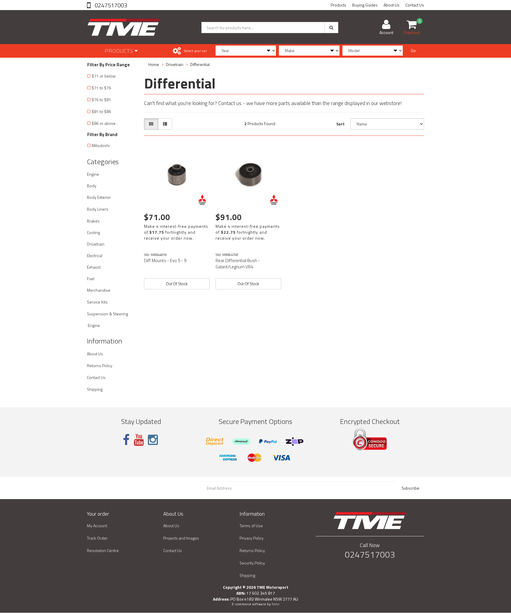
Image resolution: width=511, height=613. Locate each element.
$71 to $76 (101, 88)
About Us (392, 5)
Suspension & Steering (107, 314)
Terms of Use (251, 525)
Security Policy (252, 563)
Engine (93, 174)
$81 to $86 (101, 111)
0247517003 (110, 5)
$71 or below (104, 76)
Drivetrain (95, 244)
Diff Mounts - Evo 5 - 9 (165, 260)
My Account (97, 525)
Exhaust (94, 267)
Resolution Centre (103, 550)
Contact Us (414, 5)
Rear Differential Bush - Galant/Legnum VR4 (238, 263)
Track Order (97, 538)
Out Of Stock (177, 283)
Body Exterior (99, 197)
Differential (200, 64)
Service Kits (97, 302)
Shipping (95, 389)
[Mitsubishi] (202, 200)
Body (91, 186)
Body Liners (97, 209)
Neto (275, 604)
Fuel (90, 278)
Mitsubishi (101, 145)
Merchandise (98, 290)
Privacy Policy (251, 538)
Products (338, 5)
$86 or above (104, 123)
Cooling (93, 232)
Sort (340, 124)
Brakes (93, 221)
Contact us (230, 103)
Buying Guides (365, 5)
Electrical (94, 255)
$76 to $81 (101, 99)
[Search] (331, 27)
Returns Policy (99, 365)
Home (153, 64)
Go (413, 50)
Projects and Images (181, 538)
